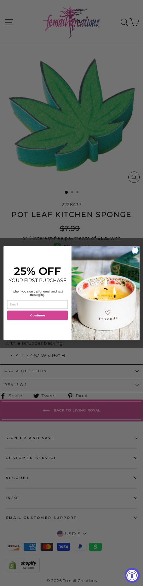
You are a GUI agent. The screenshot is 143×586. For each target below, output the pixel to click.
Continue (37, 315)
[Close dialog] (135, 250)
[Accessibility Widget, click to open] (132, 575)
